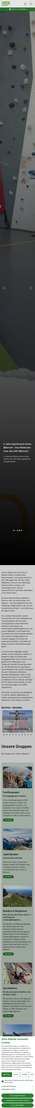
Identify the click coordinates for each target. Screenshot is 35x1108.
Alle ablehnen (17, 1105)
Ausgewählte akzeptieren (17, 1100)
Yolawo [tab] (24, 1074)
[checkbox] (17, 1081)
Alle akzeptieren (17, 1096)
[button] (17, 1086)
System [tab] (15, 1074)
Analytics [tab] (6, 1074)
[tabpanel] (17, 1084)
